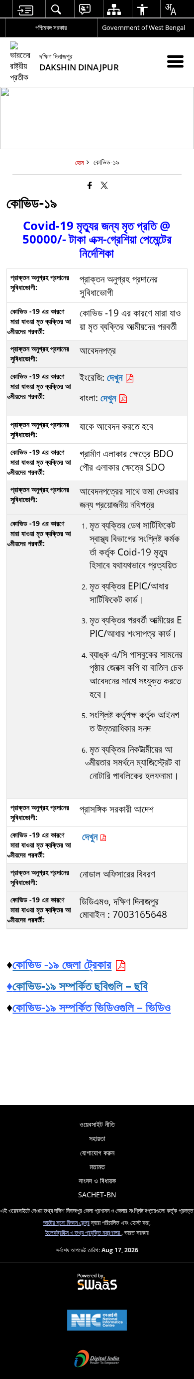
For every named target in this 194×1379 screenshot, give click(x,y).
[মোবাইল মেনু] (175, 61)
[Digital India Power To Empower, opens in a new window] (97, 1359)
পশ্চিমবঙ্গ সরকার (51, 27)
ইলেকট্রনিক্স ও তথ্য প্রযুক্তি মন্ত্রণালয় (83, 1232)
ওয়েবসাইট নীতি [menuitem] (97, 1124)
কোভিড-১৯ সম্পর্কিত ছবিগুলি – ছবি (80, 985)
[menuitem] (25, 9)
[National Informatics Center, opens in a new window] (97, 1321)
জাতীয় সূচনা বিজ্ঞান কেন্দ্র (66, 1222)
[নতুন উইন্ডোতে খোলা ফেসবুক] (90, 185)
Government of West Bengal (143, 27)
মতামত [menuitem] (97, 1166)
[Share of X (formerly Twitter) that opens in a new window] (104, 185)
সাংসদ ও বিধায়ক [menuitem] (97, 1180)
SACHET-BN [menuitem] (97, 1194)
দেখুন (116, 377)
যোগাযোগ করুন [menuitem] (97, 1152)
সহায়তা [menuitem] (97, 1138)
